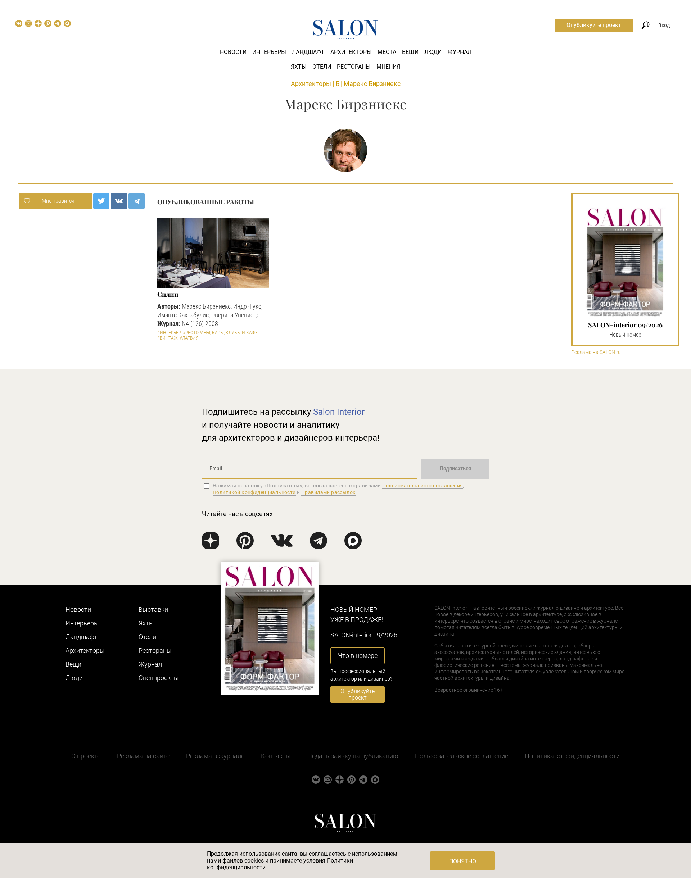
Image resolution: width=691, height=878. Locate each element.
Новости (233, 52)
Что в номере (358, 655)
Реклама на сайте (143, 756)
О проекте (85, 756)
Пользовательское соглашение (461, 756)
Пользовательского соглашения (422, 485)
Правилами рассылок (328, 492)
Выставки (153, 609)
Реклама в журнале (215, 756)
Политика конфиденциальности (572, 756)
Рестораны (354, 66)
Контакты (276, 756)
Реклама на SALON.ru (596, 352)
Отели (321, 66)
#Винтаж (167, 338)
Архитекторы (351, 52)
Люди (433, 52)
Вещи (410, 52)
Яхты (299, 66)
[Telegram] (136, 201)
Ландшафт (308, 52)
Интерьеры (269, 52)
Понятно (462, 861)
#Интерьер (169, 333)
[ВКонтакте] (119, 201)
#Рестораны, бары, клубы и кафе (220, 333)
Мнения (388, 66)
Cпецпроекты (159, 678)
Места (387, 52)
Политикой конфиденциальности (254, 492)
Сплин (167, 294)
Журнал (459, 52)
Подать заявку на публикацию (352, 756)
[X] (101, 201)
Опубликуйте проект (593, 25)
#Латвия (189, 338)
